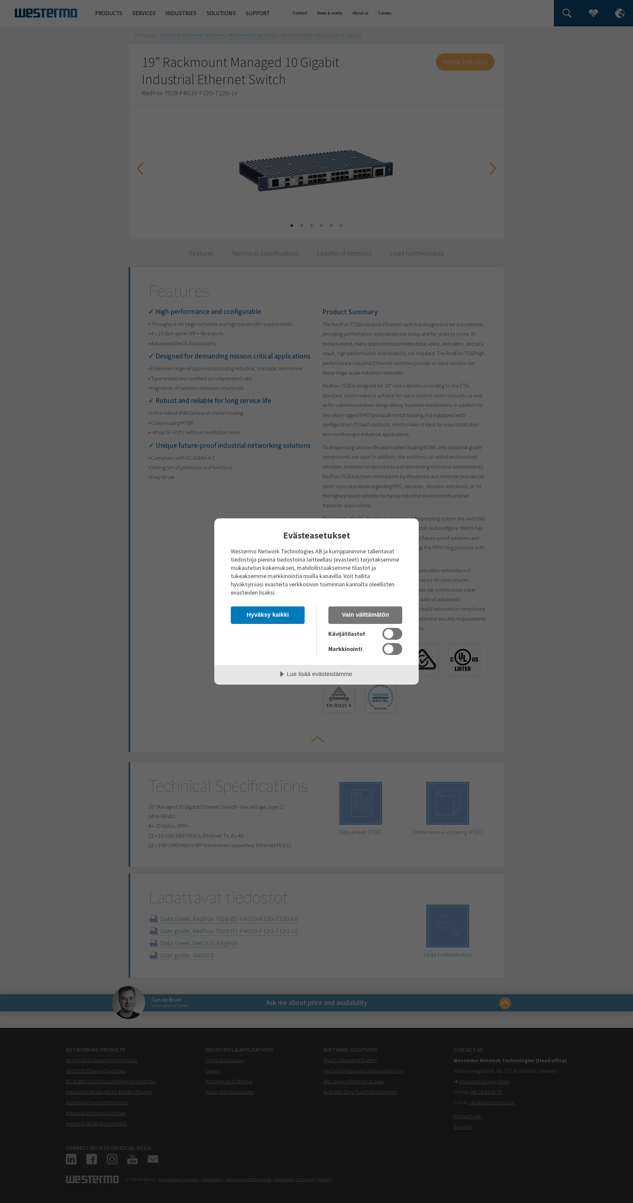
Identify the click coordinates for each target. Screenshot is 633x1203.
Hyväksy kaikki (268, 614)
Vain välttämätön (365, 614)
